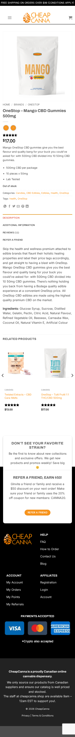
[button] (9, 17)
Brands (19, 104)
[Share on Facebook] (9, 206)
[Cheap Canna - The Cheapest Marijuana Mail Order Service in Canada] (37, 17)
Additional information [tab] (19, 225)
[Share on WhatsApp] (4, 206)
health (12, 198)
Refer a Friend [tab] (13, 240)
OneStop (34, 104)
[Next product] (6, 128)
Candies (20, 193)
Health (54, 193)
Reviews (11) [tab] (11, 232)
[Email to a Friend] (18, 206)
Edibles (45, 193)
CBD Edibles (33, 193)
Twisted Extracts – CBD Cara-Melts (18, 396)
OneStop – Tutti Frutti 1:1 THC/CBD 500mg (55, 396)
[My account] (64, 18)
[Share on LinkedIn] (27, 206)
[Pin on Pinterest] (22, 206)
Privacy (26, 715)
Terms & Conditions (43, 715)
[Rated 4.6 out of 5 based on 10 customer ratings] (37, 135)
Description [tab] (11, 218)
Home (6, 104)
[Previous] (3, 382)
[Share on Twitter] (13, 206)
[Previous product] (13, 128)
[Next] (72, 382)
